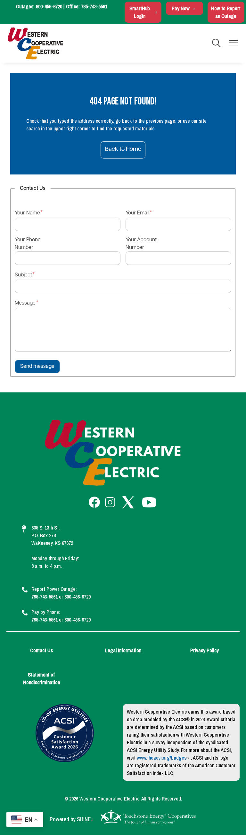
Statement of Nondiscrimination (41, 678)
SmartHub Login (139, 12)
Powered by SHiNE (70, 819)
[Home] (35, 43)
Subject (23, 275)
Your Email (137, 213)
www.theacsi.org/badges (161, 757)
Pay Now (181, 8)
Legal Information (123, 650)
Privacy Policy (204, 650)
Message (25, 303)
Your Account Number (141, 243)
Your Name (27, 213)
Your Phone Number (28, 243)
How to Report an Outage (226, 12)
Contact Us (41, 650)
